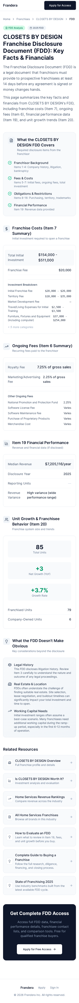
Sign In (54, 987)
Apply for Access (60, 5)
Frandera (27, 988)
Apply (41, 987)
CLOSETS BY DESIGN (49, 19)
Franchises (23, 19)
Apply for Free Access (37, 949)
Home (6, 19)
